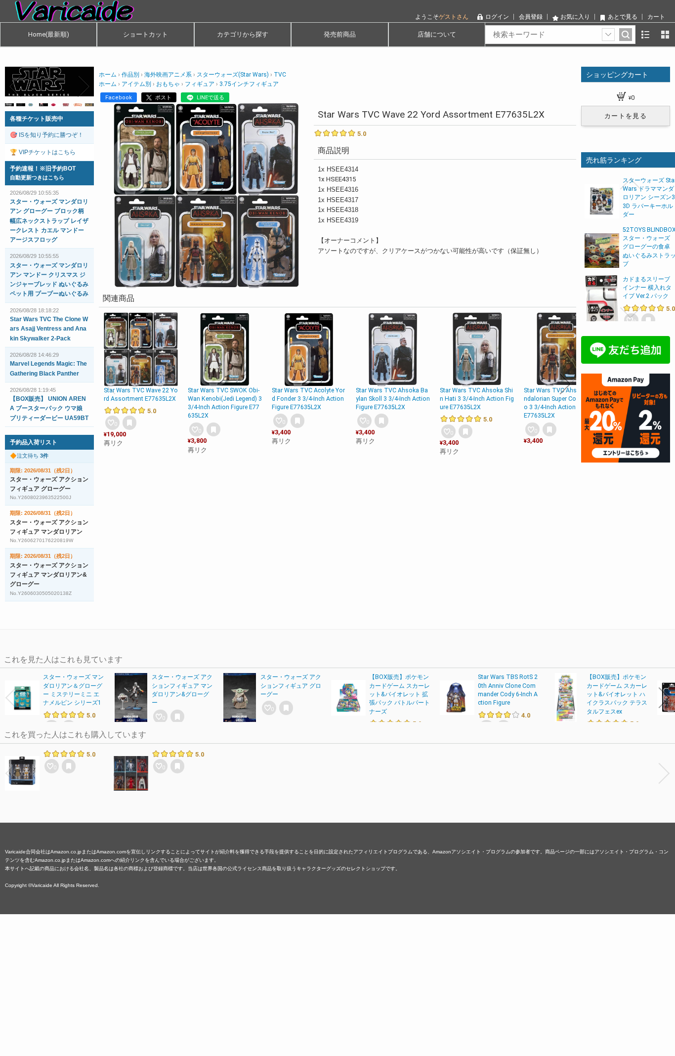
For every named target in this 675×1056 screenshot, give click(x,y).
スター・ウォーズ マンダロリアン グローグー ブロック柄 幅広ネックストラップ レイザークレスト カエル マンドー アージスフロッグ (49, 220)
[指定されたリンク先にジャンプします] (49, 91)
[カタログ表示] (665, 34)
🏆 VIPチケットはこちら (43, 152)
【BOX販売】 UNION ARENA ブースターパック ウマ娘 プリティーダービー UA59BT (49, 408)
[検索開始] (625, 34)
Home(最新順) (48, 34)
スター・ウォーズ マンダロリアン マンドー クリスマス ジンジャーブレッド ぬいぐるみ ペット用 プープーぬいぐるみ (49, 279)
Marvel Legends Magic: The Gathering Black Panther (48, 368)
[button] (110, 384)
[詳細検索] (608, 34)
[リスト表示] (645, 34)
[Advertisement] (296, 983)
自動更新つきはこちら (37, 177)
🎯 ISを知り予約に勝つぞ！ (47, 134)
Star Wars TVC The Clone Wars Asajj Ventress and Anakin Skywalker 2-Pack (49, 328)
